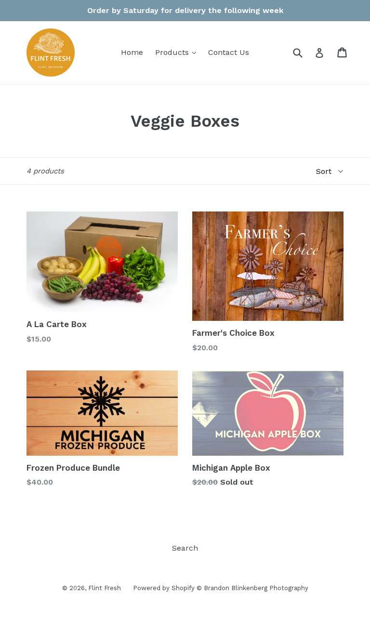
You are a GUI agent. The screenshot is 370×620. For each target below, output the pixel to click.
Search (185, 548)
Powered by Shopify (164, 588)
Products (178, 52)
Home (132, 52)
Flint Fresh (104, 588)
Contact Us (228, 52)
